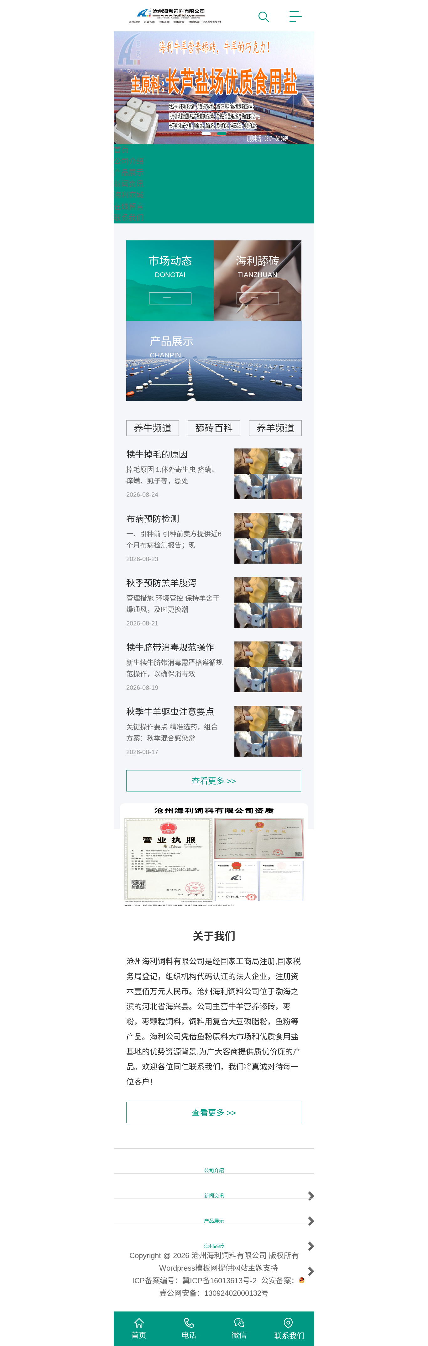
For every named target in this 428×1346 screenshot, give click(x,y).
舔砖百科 (214, 428)
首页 (121, 150)
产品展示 (129, 172)
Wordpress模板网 (188, 1268)
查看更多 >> (214, 781)
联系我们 (129, 217)
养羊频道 (275, 428)
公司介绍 (129, 161)
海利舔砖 (214, 1246)
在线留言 (129, 206)
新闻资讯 (129, 184)
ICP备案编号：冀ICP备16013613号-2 (194, 1280)
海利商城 (129, 195)
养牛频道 (152, 428)
